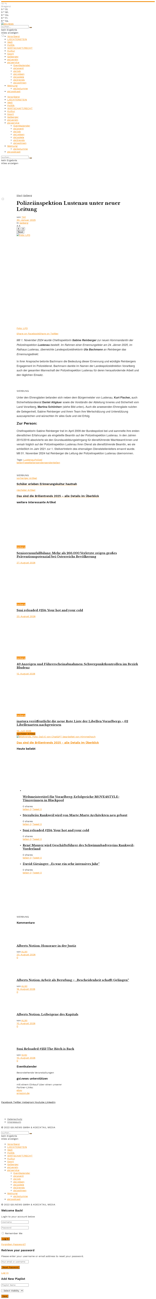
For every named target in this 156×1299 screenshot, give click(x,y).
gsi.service (13, 62)
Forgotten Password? (13, 1244)
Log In (5, 1272)
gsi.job (17, 71)
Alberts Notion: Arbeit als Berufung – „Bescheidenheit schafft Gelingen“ (73, 980)
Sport (10, 53)
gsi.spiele (18, 76)
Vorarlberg (13, 36)
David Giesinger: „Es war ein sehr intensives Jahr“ (61, 864)
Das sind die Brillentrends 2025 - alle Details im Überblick (58, 742)
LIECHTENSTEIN (17, 39)
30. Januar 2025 (26, 220)
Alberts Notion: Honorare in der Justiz (46, 945)
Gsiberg (27, 195)
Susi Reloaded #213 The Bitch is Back (45, 1049)
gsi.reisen (18, 74)
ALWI (24, 951)
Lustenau (29, 459)
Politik (10, 45)
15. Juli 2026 (24, 730)
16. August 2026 (26, 989)
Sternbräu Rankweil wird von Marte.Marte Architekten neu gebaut (75, 815)
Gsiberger (13, 56)
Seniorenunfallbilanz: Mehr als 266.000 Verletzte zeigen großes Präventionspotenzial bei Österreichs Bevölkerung (67, 554)
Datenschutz (14, 1119)
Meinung (12, 85)
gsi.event (18, 68)
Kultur (11, 50)
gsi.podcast (13, 91)
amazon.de (23, 1093)
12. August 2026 (26, 673)
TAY (23, 217)
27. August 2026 (26, 562)
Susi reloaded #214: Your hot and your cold (50, 610)
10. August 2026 (26, 1023)
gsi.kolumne (20, 88)
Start (19, 195)
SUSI (24, 1054)
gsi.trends (19, 79)
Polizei (38, 459)
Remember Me (13, 1233)
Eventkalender (21, 65)
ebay (19, 1090)
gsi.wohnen (19, 82)
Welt (9, 42)
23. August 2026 (26, 616)
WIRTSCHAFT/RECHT (20, 48)
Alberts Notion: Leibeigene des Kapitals (47, 1014)
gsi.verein (12, 59)
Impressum (14, 1122)
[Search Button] (30, 27)
